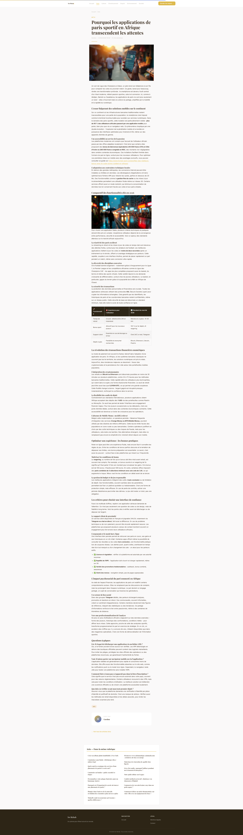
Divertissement (113, 3)
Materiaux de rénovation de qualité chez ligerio (137, 763)
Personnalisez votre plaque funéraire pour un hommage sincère (103, 780)
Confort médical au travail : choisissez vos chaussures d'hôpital (138, 780)
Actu (97, 3)
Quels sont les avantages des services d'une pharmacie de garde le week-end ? (102, 767)
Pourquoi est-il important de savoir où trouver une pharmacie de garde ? (103, 786)
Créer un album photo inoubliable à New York (103, 756)
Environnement (132, 3)
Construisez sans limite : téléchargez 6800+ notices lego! (102, 761)
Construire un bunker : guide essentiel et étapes (101, 773)
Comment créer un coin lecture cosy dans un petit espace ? (139, 786)
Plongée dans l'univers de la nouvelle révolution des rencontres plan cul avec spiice (103, 792)
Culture (104, 3)
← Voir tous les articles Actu (101, 732)
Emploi (122, 3)
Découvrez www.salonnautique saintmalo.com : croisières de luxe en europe (139, 757)
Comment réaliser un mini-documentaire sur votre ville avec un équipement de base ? (139, 792)
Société (141, 3)
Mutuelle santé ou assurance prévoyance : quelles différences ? (101, 799)
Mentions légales (155, 820)
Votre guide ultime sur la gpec (134, 774)
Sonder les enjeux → (167, 3)
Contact (152, 823)
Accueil (91, 3)
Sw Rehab (72, 817)
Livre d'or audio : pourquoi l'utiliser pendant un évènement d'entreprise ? (139, 769)
